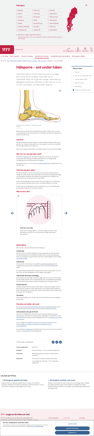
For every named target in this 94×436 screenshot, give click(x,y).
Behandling (78, 86)
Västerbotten (53, 13)
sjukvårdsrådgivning (44, 163)
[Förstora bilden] (39, 106)
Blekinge (20, 10)
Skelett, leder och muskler (30, 61)
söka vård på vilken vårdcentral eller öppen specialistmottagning (38, 307)
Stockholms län (38, 23)
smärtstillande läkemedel (47, 264)
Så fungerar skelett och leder (15, 380)
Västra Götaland (54, 23)
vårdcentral (26, 157)
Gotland (20, 17)
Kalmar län (37, 10)
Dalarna (20, 13)
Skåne (35, 20)
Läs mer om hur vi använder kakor (35, 426)
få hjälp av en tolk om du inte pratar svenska (40, 322)
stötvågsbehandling (21, 258)
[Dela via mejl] (53, 342)
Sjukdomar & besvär (16, 61)
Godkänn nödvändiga (72, 428)
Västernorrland (54, 17)
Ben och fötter (42, 61)
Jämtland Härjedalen (23, 26)
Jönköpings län (22, 30)
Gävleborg (21, 20)
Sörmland (36, 26)
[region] (47, 428)
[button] (60, 342)
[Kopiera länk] (56, 342)
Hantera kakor (72, 424)
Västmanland (53, 20)
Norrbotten (37, 17)
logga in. (42, 160)
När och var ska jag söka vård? (83, 75)
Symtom (77, 72)
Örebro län (53, 26)
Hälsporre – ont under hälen (55, 61)
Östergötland (53, 30)
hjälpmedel (29, 329)
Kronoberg (37, 13)
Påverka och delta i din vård (82, 90)
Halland (20, 23)
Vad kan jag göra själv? (81, 79)
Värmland (52, 10)
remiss (34, 308)
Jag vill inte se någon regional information (29, 35)
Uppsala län (37, 30)
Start (8, 61)
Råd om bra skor (79, 83)
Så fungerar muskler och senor (62, 380)
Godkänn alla (72, 432)
